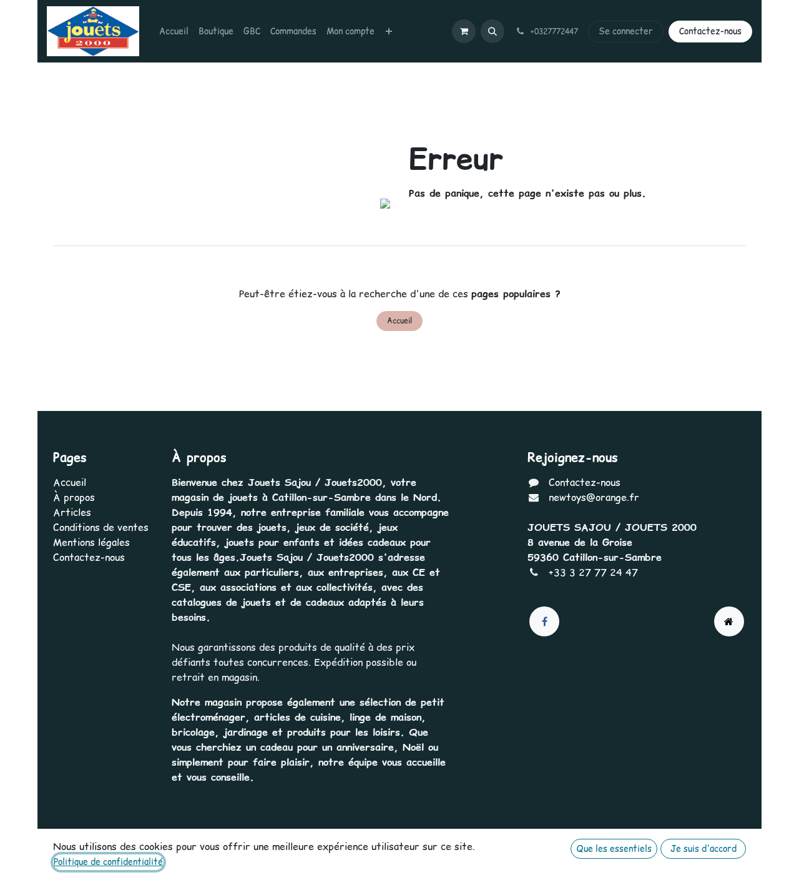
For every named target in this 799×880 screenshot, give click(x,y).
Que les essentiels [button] (614, 849)
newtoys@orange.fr (594, 497)
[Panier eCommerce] (464, 31)
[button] (492, 31)
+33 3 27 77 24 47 (593, 572)
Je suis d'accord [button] (703, 849)
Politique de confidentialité (108, 862)
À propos (74, 497)
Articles (72, 512)
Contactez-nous (710, 31)
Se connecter (626, 31)
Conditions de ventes (101, 527)
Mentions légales (91, 542)
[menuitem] (174, 31)
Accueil (399, 320)
